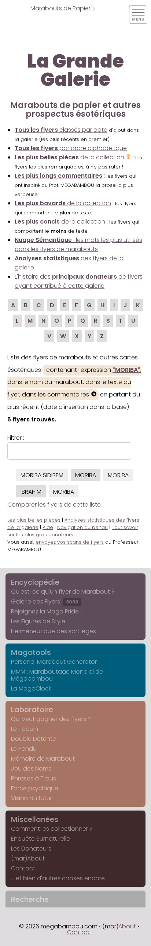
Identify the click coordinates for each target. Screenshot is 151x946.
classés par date (61, 130)
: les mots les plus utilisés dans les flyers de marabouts (78, 244)
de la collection (70, 157)
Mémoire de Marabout (43, 758)
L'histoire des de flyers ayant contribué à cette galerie (79, 281)
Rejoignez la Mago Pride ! (46, 611)
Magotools (31, 652)
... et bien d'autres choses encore (58, 878)
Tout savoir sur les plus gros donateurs (72, 531)
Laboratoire (32, 709)
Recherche (30, 899)
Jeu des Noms (31, 768)
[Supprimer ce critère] (94, 395)
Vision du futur (31, 798)
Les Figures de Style (38, 621)
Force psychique (34, 788)
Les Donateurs (31, 848)
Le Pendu (24, 748)
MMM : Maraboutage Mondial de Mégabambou (57, 675)
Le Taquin (24, 729)
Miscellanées (34, 819)
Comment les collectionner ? (52, 828)
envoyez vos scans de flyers (70, 542)
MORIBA (85, 475)
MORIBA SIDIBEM (42, 475)
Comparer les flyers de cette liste (54, 504)
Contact (23, 868)
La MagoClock (31, 688)
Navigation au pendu (82, 527)
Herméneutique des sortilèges (53, 631)
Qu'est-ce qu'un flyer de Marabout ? (63, 591)
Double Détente (33, 739)
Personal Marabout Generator (54, 661)
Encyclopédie (35, 582)
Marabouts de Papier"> (62, 8)
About (127, 926)
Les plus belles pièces (33, 520)
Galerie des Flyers (44, 601)
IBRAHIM (31, 492)
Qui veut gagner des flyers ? (51, 719)
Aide (48, 527)
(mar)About (28, 858)
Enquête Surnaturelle (40, 838)
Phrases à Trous (33, 778)
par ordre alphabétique (71, 148)
